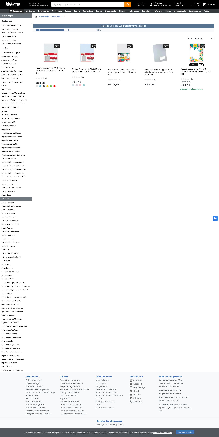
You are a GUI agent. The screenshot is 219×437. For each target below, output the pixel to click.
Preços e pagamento (70, 386)
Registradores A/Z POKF (10, 323)
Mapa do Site (32, 398)
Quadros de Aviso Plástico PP (12, 308)
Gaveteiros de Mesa (8, 126)
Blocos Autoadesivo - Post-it (11, 25)
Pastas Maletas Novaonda (11, 206)
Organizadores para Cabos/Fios (13, 155)
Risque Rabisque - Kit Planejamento (14, 326)
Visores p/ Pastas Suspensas (12, 370)
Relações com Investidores (38, 413)
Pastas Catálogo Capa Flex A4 (12, 173)
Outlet (99, 404)
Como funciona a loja (70, 380)
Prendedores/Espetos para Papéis (14, 297)
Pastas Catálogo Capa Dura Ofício (13, 169)
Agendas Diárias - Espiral (10, 53)
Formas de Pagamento (170, 376)
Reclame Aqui (112, 424)
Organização (6, 129)
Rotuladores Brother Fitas (11, 44)
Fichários (4, 111)
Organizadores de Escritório (11, 136)
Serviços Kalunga (34, 401)
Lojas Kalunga (32, 383)
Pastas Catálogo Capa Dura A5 (12, 166)
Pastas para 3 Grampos (10, 224)
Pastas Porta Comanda (10, 231)
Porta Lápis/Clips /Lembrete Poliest (14, 290)
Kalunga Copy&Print (35, 404)
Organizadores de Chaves (11, 133)
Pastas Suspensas (8, 246)
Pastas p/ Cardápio (8, 217)
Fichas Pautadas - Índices (10, 118)
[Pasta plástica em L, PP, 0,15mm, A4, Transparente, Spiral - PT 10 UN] (50, 52)
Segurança (65, 398)
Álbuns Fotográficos (9, 60)
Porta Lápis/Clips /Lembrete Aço (13, 282)
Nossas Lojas (140, 3)
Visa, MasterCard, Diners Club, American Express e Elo (171, 383)
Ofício (99, 30)
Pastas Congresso (8, 191)
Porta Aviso (5, 261)
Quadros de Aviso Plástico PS (12, 312)
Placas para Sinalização (10, 253)
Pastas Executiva (7, 202)
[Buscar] (127, 4)
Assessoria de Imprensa (37, 410)
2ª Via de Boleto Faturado (72, 410)
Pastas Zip (5, 250)
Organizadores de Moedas (11, 147)
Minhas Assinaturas (105, 407)
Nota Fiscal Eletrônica (70, 401)
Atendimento (140, 5)
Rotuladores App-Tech (9, 330)
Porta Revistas (6, 293)
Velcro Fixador (6, 366)
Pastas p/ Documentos (10, 220)
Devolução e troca (68, 395)
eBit (121, 424)
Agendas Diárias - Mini (9, 56)
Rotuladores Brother (9, 333)
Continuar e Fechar (185, 432)
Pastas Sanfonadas (8, 40)
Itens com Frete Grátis (106, 392)
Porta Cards (5, 264)
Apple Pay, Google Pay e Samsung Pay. (175, 407)
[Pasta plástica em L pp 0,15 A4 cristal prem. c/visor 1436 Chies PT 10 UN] (159, 52)
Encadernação (6, 89)
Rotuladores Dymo (8, 341)
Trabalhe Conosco (34, 386)
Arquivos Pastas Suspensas (11, 71)
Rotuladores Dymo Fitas (10, 344)
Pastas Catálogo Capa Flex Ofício (13, 177)
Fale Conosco (32, 395)
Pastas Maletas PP (8, 209)
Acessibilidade (102, 380)
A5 (68, 30)
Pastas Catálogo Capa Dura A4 (12, 162)
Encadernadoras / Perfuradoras (13, 93)
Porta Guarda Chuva (9, 279)
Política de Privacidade (70, 407)
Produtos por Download (71, 404)
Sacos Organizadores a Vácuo (12, 352)
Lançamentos (102, 386)
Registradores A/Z (8, 315)
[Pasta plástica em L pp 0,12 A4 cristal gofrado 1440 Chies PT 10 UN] (123, 52)
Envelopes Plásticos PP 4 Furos (12, 33)
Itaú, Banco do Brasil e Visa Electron (173, 399)
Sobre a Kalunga (34, 380)
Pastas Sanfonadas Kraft (10, 242)
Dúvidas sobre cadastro (71, 383)
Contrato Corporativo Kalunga (40, 392)
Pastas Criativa (6, 195)
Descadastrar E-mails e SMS (73, 413)
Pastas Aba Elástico (8, 36)
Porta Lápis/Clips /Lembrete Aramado (15, 286)
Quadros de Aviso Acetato (11, 301)
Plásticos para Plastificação (11, 257)
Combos (100, 398)
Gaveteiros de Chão (8, 122)
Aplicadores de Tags (8, 63)
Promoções (101, 383)
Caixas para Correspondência (12, 82)
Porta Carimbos (7, 268)
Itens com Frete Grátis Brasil (109, 395)
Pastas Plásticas (7, 228)
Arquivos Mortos (7, 67)
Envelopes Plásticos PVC (10, 107)
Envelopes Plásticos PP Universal (13, 104)
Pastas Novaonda (8, 213)
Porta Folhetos (7, 275)
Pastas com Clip (7, 184)
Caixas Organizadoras (9, 29)
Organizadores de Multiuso (11, 151)
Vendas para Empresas (37, 389)
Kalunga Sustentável (35, 407)
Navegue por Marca (105, 401)
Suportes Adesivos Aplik (10, 355)
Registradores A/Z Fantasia (11, 319)
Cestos (3, 85)
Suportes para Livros (9, 363)
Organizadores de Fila (9, 140)
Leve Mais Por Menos (106, 389)
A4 (63, 16)
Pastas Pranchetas (8, 235)
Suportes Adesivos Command (12, 359)
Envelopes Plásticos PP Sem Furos (14, 100)
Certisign (100, 424)
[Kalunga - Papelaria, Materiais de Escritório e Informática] (13, 4)
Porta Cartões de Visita (10, 271)
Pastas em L (5, 198)
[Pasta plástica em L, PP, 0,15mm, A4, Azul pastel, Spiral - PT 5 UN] (87, 52)
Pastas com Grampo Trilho (11, 188)
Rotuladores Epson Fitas (10, 348)
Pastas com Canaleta (9, 180)
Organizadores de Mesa (10, 144)
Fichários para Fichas (9, 115)
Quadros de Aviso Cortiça (10, 304)
